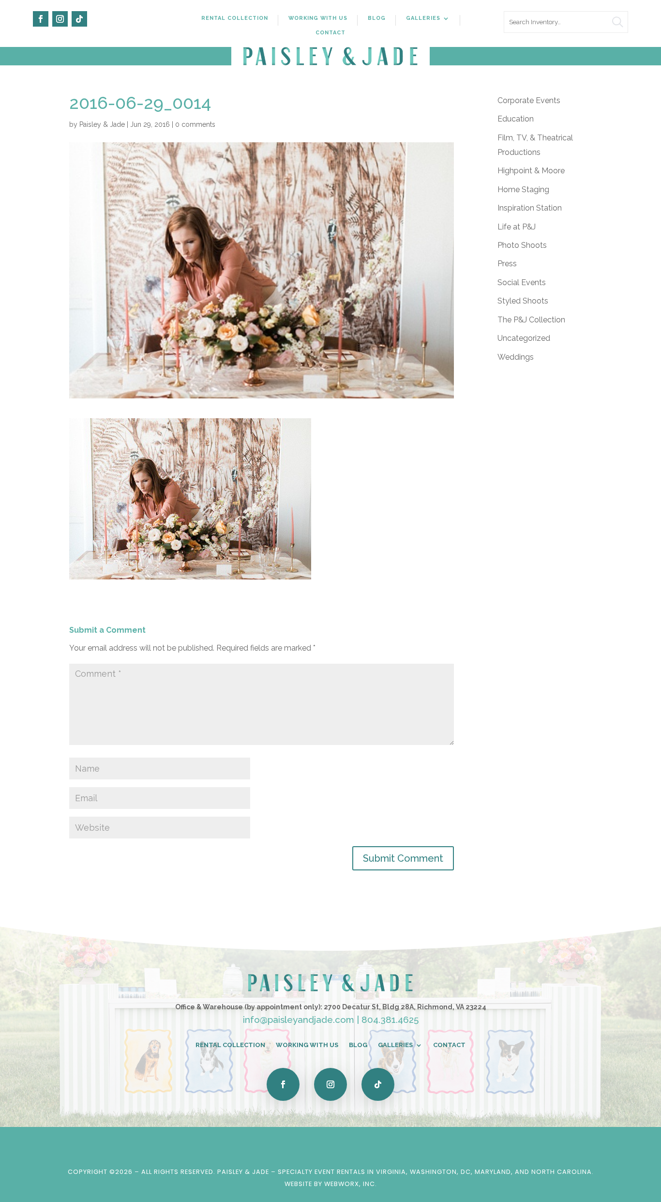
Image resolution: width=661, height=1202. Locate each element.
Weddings (515, 357)
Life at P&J (516, 226)
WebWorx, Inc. (350, 1184)
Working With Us (317, 18)
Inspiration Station (529, 208)
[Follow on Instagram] (60, 19)
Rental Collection (234, 18)
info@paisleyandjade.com (298, 1019)
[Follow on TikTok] (79, 19)
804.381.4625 (390, 1019)
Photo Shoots (522, 245)
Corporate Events (528, 100)
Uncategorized (523, 338)
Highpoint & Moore (531, 170)
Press (507, 263)
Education (515, 118)
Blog (377, 18)
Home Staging (523, 189)
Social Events (521, 282)
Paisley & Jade (102, 124)
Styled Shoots (522, 300)
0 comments (195, 124)
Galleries (423, 18)
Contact (330, 33)
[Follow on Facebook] (40, 19)
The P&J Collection (531, 319)
